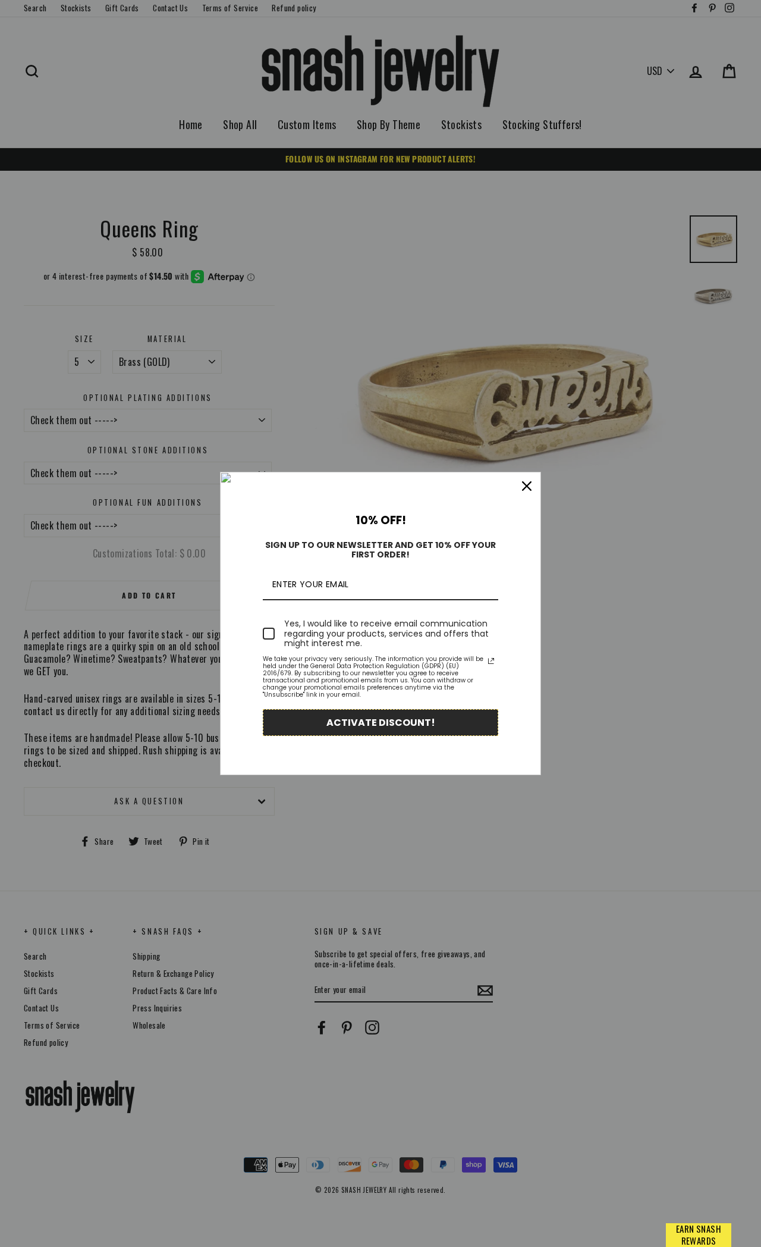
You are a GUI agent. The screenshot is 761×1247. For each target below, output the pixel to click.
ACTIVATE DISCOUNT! (380, 722)
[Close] (526, 486)
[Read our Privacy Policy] (491, 661)
